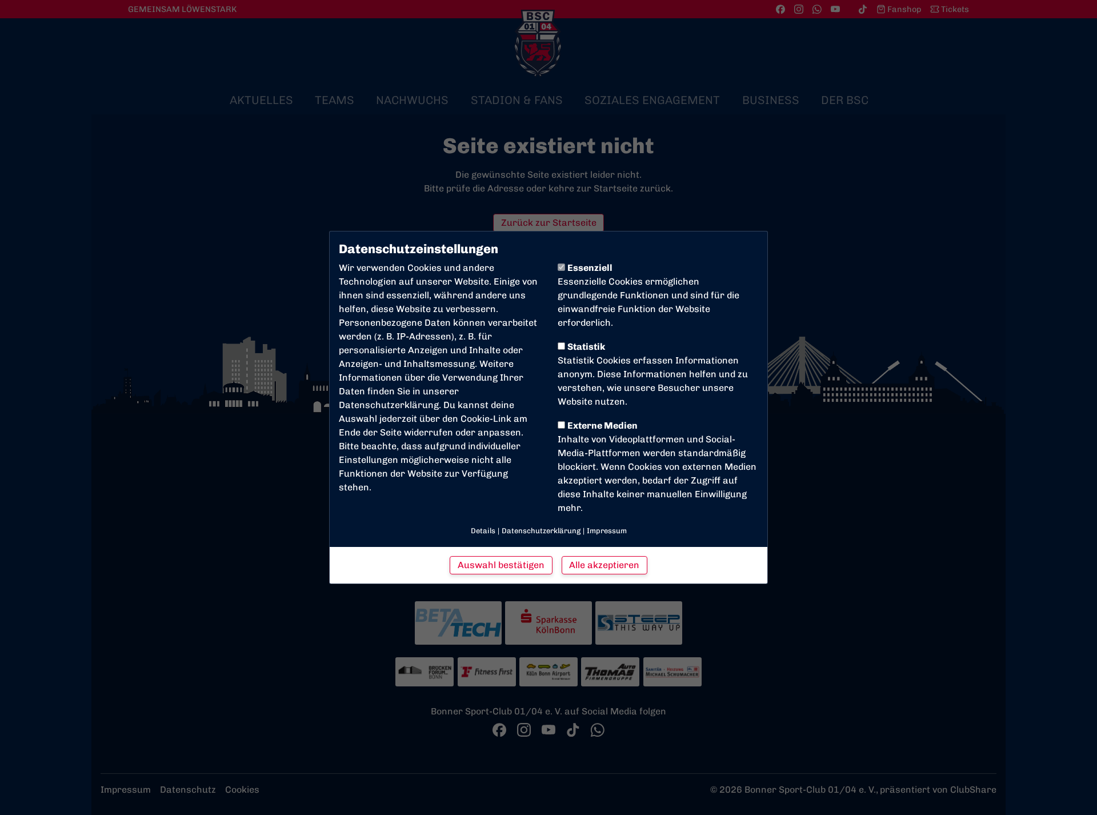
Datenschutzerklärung (389, 404)
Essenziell (589, 267)
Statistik (586, 346)
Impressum (607, 530)
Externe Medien (602, 425)
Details (483, 530)
